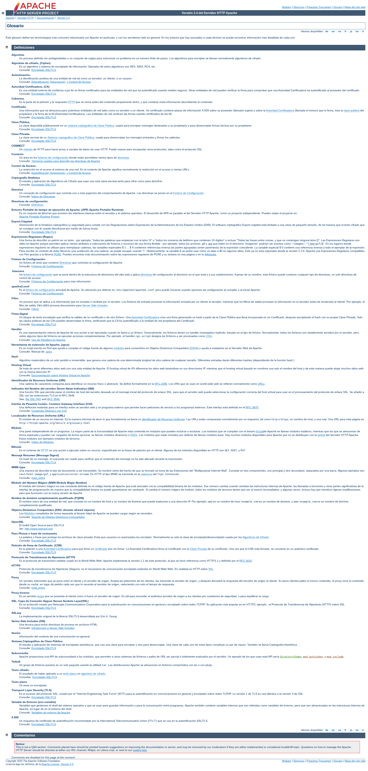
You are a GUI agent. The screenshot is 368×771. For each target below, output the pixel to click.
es (340, 31)
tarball (321, 434)
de (326, 31)
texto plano (69, 673)
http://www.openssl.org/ (39, 528)
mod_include (335, 656)
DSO (193, 348)
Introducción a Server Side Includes (53, 628)
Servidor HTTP (25, 17)
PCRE (57, 254)
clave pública (351, 110)
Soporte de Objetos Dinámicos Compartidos (58, 517)
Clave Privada (198, 548)
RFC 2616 (245, 560)
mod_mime (38, 477)
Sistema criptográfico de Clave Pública (71, 137)
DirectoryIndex (290, 656)
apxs (49, 351)
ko (357, 31)
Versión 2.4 (63, 17)
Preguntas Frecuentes (319, 7)
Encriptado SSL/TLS (43, 70)
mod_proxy (38, 587)
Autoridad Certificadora (280, 110)
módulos (119, 348)
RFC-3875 (252, 407)
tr (363, 31)
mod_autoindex (313, 656)
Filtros (35, 309)
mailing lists (140, 750)
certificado (101, 548)
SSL (210, 568)
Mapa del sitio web (355, 7)
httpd (260, 431)
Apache (10, 17)
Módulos (286, 7)
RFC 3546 (53, 399)
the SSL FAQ (33, 399)
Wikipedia (210, 254)
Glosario (338, 7)
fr (345, 31)
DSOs (133, 434)
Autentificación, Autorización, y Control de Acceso (61, 81)
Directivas (299, 7)
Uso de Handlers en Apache (48, 339)
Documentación (45, 17)
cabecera (146, 474)
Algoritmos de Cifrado (255, 537)
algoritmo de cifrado (93, 673)
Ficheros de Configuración (47, 266)
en (333, 31)
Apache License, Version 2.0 (57, 764)
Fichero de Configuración (188, 193)
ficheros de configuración (53, 157)
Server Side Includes (95, 305)
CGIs (209, 336)
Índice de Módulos (42, 442)
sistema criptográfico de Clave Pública (91, 125)
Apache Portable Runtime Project (39, 216)
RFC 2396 (161, 383)
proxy (40, 596)
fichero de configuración (38, 274)
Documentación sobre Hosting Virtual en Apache (60, 375)
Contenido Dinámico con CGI (49, 410)
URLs (261, 383)
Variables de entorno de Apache (50, 712)
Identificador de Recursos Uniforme (163, 419)
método (28, 149)
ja (351, 31)
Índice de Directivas (43, 196)
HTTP (71, 102)
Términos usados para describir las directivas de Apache (65, 161)
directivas (123, 157)
